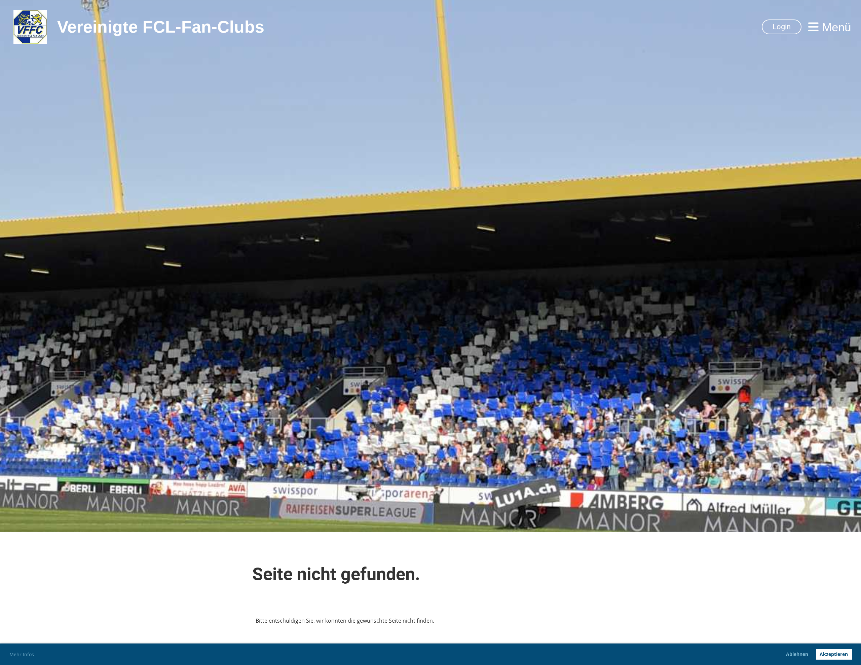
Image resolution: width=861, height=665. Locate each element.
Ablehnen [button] (797, 654)
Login (782, 27)
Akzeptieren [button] (834, 654)
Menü (835, 27)
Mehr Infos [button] (21, 654)
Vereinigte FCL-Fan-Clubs (160, 26)
